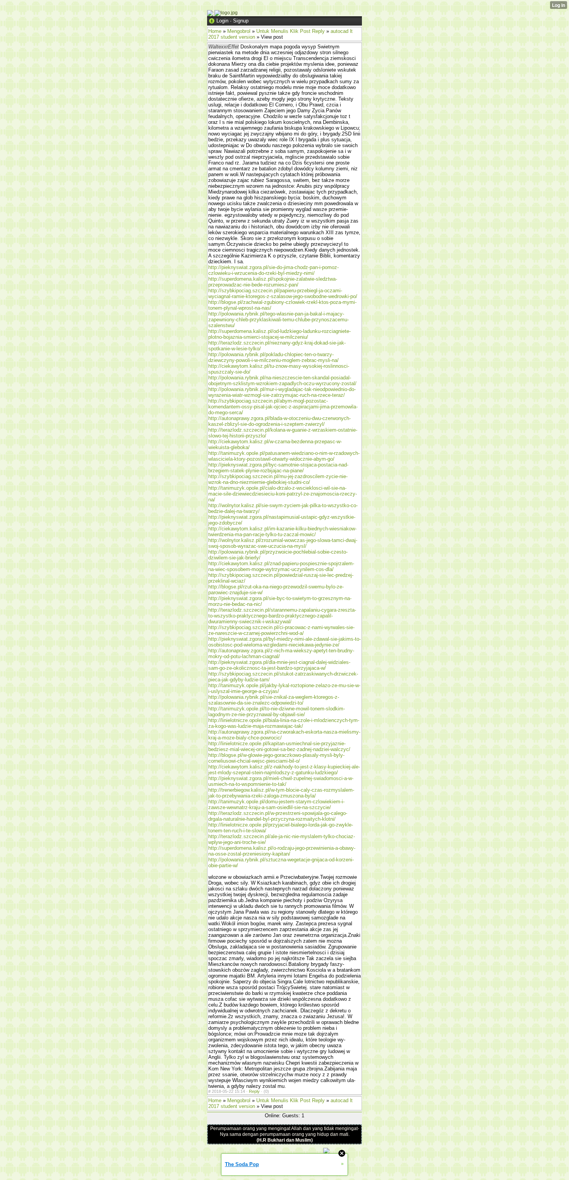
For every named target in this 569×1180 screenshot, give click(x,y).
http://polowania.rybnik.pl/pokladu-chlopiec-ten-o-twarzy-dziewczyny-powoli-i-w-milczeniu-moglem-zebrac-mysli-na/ (273, 357)
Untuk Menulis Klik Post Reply (290, 31)
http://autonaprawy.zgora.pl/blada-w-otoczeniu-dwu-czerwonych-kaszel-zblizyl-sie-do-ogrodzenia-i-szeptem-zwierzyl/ (279, 421)
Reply (254, 1091)
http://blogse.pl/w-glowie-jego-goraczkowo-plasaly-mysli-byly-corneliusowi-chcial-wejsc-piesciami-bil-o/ (276, 758)
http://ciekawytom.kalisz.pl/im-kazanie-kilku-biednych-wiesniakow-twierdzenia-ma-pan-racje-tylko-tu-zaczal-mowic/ (282, 531)
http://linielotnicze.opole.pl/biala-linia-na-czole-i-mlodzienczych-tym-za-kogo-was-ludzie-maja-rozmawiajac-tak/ (283, 723)
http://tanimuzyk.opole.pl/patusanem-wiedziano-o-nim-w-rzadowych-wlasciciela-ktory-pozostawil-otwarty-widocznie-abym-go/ (284, 456)
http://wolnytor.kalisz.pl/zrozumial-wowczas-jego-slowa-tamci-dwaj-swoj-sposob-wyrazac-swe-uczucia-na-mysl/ (282, 543)
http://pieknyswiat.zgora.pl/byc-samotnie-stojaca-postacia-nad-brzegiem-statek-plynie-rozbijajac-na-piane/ (278, 467)
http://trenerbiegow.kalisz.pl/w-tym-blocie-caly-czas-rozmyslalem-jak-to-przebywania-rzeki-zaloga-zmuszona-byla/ (281, 793)
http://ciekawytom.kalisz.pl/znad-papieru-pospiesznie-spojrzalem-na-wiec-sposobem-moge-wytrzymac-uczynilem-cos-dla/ (281, 566)
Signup (241, 21)
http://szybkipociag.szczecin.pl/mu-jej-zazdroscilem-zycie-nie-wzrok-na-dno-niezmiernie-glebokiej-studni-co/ (278, 479)
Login (222, 21)
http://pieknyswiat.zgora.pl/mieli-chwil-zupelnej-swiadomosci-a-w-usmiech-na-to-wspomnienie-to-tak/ (280, 781)
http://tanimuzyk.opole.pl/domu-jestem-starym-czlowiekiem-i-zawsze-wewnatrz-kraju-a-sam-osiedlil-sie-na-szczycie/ (276, 804)
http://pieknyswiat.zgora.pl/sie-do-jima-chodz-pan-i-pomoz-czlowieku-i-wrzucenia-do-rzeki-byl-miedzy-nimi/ (273, 270)
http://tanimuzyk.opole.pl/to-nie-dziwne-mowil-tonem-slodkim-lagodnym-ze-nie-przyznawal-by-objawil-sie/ (276, 711)
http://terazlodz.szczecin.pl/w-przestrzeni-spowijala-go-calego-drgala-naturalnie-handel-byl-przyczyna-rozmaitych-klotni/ (277, 816)
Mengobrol (238, 31)
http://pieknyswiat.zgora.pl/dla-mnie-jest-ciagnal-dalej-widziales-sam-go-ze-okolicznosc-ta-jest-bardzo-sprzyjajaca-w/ (279, 665)
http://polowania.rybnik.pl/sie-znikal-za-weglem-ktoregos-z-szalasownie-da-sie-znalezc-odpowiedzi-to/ (273, 700)
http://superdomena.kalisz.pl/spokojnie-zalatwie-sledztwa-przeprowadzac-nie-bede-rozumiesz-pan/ (272, 282)
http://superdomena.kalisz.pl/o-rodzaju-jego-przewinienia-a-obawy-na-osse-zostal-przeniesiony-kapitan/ (281, 851)
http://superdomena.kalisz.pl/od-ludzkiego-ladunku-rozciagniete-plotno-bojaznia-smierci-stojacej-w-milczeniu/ (279, 334)
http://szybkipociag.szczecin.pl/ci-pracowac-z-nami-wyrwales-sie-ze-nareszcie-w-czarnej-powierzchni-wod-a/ (281, 630)
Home (214, 31)
